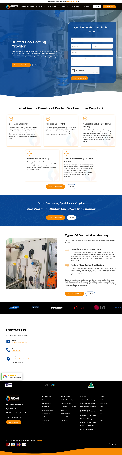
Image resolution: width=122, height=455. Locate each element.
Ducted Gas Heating (27, 6)
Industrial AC (45, 406)
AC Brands (63, 6)
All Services (103, 403)
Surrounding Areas (72, 1)
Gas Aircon (64, 424)
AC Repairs (45, 417)
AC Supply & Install (47, 410)
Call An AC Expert (13, 422)
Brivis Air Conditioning (86, 429)
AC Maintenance (47, 424)
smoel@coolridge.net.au (19, 342)
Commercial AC (46, 403)
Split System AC (66, 403)
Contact (97, 6)
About (101, 406)
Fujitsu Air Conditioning (87, 425)
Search (102, 417)
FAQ (101, 410)
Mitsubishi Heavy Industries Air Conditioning (88, 411)
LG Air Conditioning (86, 419)
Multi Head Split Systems (68, 406)
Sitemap (39, 440)
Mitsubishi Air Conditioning (88, 415)
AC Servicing (45, 420)
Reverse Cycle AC (66, 413)
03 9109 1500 (109, 6)
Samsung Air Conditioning (88, 403)
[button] (40, 6)
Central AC (64, 420)
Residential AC (46, 400)
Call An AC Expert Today (21, 65)
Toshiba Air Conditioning (87, 400)
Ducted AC (64, 410)
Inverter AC (64, 417)
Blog (101, 413)
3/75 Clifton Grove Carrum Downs (22, 359)
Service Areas (104, 400)
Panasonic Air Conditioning (88, 406)
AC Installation (46, 413)
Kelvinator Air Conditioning (88, 422)
